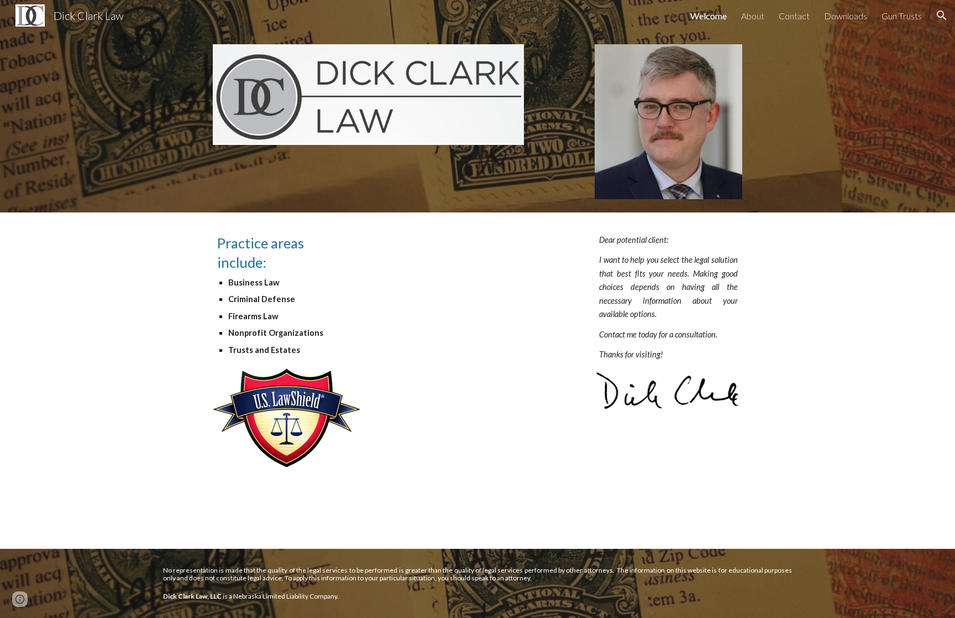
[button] (941, 15)
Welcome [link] (708, 16)
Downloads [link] (845, 16)
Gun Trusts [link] (901, 16)
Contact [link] (794, 16)
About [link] (752, 16)
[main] (286, 295)
